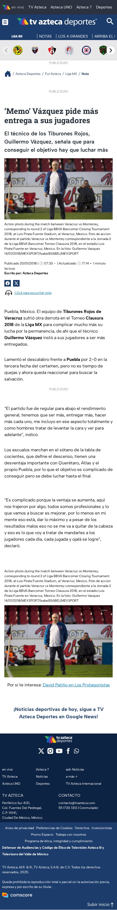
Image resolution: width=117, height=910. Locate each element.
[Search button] (110, 22)
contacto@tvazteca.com (77, 803)
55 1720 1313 (68, 808)
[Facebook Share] (7, 283)
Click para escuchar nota (33, 293)
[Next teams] (111, 50)
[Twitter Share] (16, 283)
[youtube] (59, 752)
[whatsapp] (76, 752)
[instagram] (50, 752)
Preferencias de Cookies (54, 828)
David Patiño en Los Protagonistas (76, 684)
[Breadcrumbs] (10, 73)
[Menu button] (5, 22)
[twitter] (41, 752)
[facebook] (68, 752)
